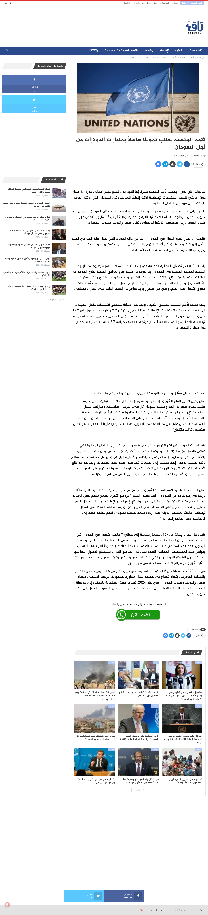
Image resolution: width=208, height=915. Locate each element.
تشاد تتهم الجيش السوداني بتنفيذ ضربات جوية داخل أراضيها (29, 190)
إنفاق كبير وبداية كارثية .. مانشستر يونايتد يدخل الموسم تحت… (28, 288)
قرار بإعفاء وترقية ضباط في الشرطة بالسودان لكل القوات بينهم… (27, 218)
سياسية (198, 662)
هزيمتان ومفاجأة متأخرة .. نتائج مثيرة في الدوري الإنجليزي (26, 274)
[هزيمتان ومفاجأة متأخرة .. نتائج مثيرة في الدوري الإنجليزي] (59, 276)
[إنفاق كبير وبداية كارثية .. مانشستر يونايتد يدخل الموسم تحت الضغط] (59, 290)
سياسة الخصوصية (164, 910)
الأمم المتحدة (193, 629)
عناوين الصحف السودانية (121, 50)
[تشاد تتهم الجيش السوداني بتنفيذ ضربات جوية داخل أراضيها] (59, 193)
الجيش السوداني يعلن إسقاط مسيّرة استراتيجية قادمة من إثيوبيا (26, 204)
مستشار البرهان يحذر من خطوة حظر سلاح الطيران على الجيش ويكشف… (30, 232)
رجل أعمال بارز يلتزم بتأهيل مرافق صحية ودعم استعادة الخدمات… (27, 260)
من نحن (174, 3)
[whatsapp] (138, 611)
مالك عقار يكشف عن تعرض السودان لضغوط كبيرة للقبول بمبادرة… (29, 246)
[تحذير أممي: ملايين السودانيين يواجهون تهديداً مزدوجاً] (182, 762)
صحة (155, 662)
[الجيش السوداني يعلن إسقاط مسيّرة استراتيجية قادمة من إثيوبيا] (59, 207)
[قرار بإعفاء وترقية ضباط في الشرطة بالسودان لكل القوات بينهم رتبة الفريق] (59, 221)
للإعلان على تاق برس (142, 3)
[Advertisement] (75, 26)
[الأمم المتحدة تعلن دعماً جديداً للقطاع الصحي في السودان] (138, 675)
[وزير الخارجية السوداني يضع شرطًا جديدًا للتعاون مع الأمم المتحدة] (138, 762)
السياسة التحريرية (161, 3)
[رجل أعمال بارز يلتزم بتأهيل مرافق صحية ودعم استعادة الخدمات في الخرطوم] (59, 262)
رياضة (149, 50)
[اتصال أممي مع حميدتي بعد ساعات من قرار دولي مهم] (94, 762)
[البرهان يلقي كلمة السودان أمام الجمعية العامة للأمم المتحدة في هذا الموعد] (182, 718)
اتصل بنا (127, 3)
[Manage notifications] (7, 904)
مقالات (93, 50)
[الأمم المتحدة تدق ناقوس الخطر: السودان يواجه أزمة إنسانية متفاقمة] (138, 718)
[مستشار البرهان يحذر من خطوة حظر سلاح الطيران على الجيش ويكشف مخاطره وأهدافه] (59, 234)
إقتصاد (163, 50)
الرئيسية (195, 50)
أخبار (180, 50)
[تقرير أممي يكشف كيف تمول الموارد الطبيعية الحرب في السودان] (94, 718)
